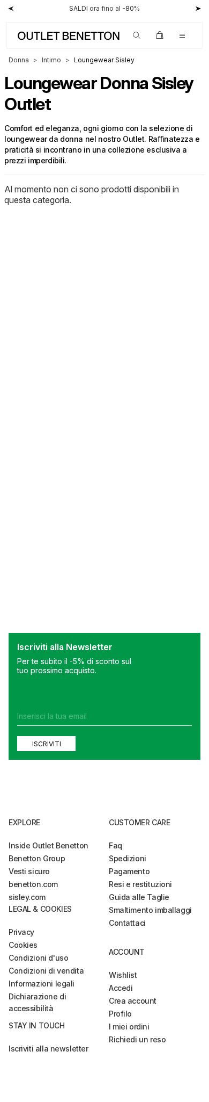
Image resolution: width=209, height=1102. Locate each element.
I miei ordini (129, 1026)
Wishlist (123, 974)
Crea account (132, 1000)
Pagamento (129, 871)
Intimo (51, 60)
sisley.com (27, 897)
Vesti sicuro (29, 871)
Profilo (120, 1013)
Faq (115, 845)
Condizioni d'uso (38, 957)
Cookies (23, 944)
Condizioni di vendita (46, 970)
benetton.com (33, 884)
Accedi (120, 987)
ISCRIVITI (46, 744)
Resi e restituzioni (140, 884)
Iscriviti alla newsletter (48, 1048)
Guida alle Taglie (139, 897)
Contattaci (127, 922)
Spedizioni (127, 858)
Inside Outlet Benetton (48, 845)
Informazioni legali (41, 983)
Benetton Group (37, 858)
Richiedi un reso (137, 1039)
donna (19, 60)
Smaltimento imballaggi (150, 909)
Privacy (21, 932)
